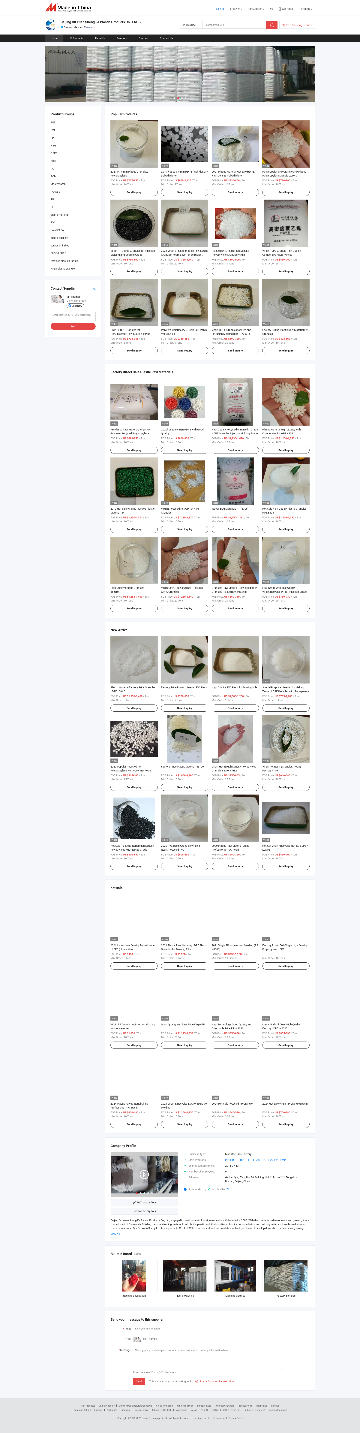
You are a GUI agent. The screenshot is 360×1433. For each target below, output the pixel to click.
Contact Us (166, 38)
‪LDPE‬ (242, 1160)
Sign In (220, 9)
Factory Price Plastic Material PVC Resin (184, 687)
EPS (53, 138)
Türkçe (247, 1409)
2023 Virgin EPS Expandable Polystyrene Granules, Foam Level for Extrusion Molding (184, 254)
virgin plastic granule (63, 268)
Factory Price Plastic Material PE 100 (182, 766)
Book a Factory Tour (144, 1211)
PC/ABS (55, 191)
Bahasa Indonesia (278, 1409)
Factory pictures (286, 1295)
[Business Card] (94, 288)
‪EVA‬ (270, 1160)
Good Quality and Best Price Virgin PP (183, 1024)
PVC (53, 222)
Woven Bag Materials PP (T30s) (230, 508)
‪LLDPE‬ (251, 1160)
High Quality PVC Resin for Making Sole (234, 687)
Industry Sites (204, 1405)
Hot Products (88, 1405)
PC (52, 168)
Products (78, 38)
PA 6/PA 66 (57, 230)
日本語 (215, 1409)
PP (52, 199)
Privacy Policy (236, 1417)
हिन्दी (225, 1409)
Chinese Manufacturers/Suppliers (135, 1405)
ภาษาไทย (235, 1409)
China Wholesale (164, 1405)
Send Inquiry (134, 192)
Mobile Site (261, 1405)
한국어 (204, 1409)
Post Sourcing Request (299, 25)
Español (98, 1409)
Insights (275, 1405)
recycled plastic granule (64, 261)
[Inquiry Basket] (272, 9)
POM (53, 176)
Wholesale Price (185, 1405)
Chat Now (77, 305)
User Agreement (201, 1417)
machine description (134, 1295)
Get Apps (287, 9)
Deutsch (167, 1409)
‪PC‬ (264, 1160)
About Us (100, 38)
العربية (194, 1409)
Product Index (245, 1405)
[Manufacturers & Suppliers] (69, 7)
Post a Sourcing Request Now (214, 1381)
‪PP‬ (227, 1160)
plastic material (59, 214)
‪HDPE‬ (233, 1160)
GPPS (54, 153)
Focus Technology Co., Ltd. (155, 1417)
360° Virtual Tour (146, 1202)
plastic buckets (59, 238)
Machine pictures (235, 1295)
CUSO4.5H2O (58, 253)
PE (52, 207)
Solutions (122, 38)
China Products (107, 1405)
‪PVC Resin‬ (280, 1160)
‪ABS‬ (258, 1160)
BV (227, 1189)
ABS (53, 161)
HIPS (53, 145)
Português (111, 1409)
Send (139, 1381)
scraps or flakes (60, 245)
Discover (144, 38)
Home (54, 38)
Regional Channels (224, 1405)
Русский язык (141, 1409)
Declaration (219, 1417)
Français (125, 1409)
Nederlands (181, 1409)
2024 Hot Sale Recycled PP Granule (232, 1103)
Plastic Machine (185, 1295)
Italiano (155, 1409)
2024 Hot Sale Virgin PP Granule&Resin (285, 1103)
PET (53, 122)
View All (115, 1234)
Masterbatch (58, 184)
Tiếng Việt (260, 1409)
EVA (53, 130)
